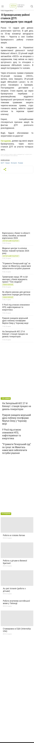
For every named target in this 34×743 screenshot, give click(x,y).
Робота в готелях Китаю (14, 535)
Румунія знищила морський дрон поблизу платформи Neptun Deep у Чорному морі (15, 320)
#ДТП (2, 163)
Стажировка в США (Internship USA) (17, 630)
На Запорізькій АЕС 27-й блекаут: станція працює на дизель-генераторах (15, 334)
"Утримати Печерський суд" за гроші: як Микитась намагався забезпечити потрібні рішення (16, 266)
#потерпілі (14, 163)
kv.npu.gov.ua (5, 160)
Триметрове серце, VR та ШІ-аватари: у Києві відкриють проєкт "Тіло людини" (15, 279)
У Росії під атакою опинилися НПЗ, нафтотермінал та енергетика (16, 307)
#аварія (7, 163)
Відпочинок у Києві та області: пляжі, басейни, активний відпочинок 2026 (16, 235)
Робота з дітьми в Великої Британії (15, 561)
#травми (20, 163)
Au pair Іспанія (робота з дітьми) (14, 589)
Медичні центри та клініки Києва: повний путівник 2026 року (15, 251)
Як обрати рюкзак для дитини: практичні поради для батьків (16, 293)
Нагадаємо (6, 141)
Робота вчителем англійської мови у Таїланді (16, 602)
